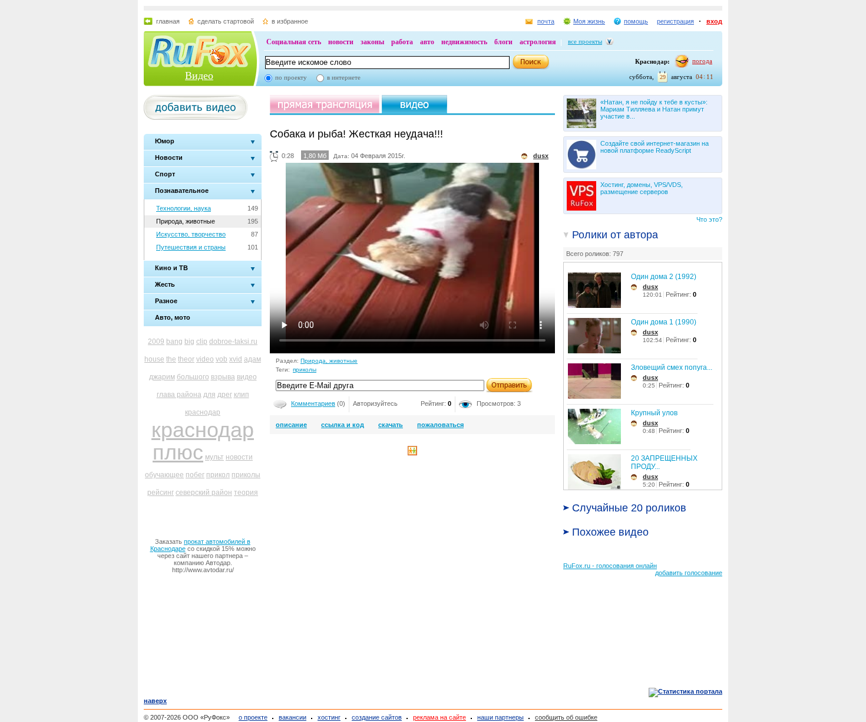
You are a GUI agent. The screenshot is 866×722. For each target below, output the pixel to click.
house (154, 359)
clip (201, 341)
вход (714, 21)
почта (545, 21)
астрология (538, 42)
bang (174, 341)
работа (402, 42)
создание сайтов (377, 717)
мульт (214, 457)
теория (246, 492)
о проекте (253, 717)
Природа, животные (185, 221)
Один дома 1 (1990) (663, 322)
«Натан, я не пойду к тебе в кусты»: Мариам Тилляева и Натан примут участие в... (654, 109)
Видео (199, 75)
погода (702, 60)
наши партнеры (500, 717)
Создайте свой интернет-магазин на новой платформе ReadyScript (654, 147)
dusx (650, 286)
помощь (636, 21)
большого (193, 377)
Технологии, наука (183, 208)
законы (372, 42)
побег (195, 475)
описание (291, 424)
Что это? (709, 219)
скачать (390, 424)
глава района (179, 394)
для (209, 394)
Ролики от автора (615, 235)
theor (186, 359)
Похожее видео (610, 532)
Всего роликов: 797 (594, 253)
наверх (155, 700)
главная (168, 21)
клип (241, 394)
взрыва (223, 377)
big (189, 341)
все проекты (585, 41)
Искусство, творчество (191, 234)
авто (427, 42)
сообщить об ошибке (566, 717)
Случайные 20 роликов (629, 508)
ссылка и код (342, 424)
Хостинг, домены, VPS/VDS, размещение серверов (641, 188)
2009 (156, 341)
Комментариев (313, 403)
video (205, 359)
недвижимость (464, 42)
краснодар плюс (202, 441)
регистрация (675, 21)
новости (340, 42)
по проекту (291, 77)
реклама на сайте (439, 717)
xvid (235, 359)
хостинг (329, 717)
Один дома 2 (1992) (663, 277)
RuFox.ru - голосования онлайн (610, 565)
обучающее (164, 475)
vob (221, 359)
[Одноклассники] (412, 453)
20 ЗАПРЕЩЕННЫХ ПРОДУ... (664, 462)
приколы (246, 475)
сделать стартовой (225, 21)
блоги (503, 42)
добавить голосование (688, 572)
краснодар (202, 412)
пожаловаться (440, 424)
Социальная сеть (293, 42)
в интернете (344, 77)
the (171, 359)
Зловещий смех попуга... (671, 367)
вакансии (292, 717)
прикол (218, 475)
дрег (224, 394)
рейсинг (160, 492)
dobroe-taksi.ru (233, 341)
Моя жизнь (589, 21)
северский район (204, 492)
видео (247, 377)
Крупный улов (654, 413)
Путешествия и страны (191, 247)
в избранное (290, 21)
